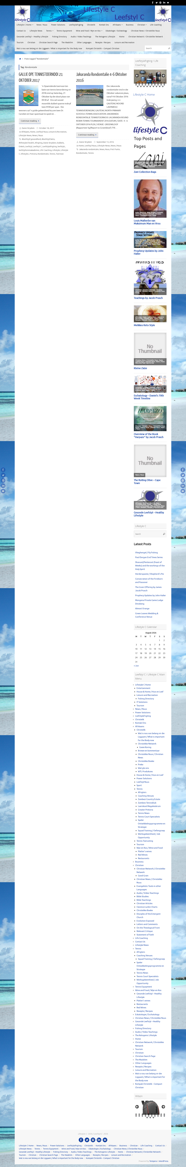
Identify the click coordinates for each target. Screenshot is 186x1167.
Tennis (52, 154)
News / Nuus (37, 135)
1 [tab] (136, 83)
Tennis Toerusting (145, 841)
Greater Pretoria (145, 810)
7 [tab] (155, 83)
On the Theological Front (148, 928)
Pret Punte (115, 149)
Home (32, 132)
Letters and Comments (147, 924)
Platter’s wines (145, 851)
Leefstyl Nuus (42, 132)
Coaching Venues (146, 796)
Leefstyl (28, 146)
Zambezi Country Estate (149, 799)
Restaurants (143, 858)
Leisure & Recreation (57, 132)
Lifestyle (56, 150)
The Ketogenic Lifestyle (146, 1035)
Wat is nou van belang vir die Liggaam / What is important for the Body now (151, 737)
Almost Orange (142, 608)
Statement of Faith (145, 935)
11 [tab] (136, 84)
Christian (139, 865)
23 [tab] (144, 86)
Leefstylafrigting (49, 146)
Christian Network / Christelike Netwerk (143, 1152)
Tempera (153, 1161)
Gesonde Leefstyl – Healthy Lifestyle (34, 1152)
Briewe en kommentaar (149, 750)
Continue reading (29, 121)
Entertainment (143, 688)
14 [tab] (145, 84)
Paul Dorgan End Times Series (149, 557)
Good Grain (143, 875)
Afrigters (142, 792)
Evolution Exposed (145, 921)
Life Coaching (46, 150)
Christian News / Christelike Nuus (150, 1018)
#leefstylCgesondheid (31, 139)
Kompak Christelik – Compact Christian (102, 1158)
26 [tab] (153, 86)
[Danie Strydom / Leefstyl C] (168, 2)
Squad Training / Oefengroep (151, 830)
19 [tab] (161, 84)
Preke (140, 764)
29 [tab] (163, 86)
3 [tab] (142, 83)
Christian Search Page (145, 1056)
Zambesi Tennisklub (147, 803)
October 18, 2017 (46, 128)
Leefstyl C (37, 146)
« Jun (136, 666)
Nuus (107, 149)
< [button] (137, 76)
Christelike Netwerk (147, 744)
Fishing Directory (146, 698)
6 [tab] (152, 83)
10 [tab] (164, 83)
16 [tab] (152, 84)
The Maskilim (141, 1059)
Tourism (140, 705)
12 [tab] (139, 84)
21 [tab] (137, 86)
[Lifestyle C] (156, 2)
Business (139, 862)
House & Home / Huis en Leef (150, 692)
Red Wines (143, 855)
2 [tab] (139, 83)
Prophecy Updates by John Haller (150, 595)
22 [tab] (141, 86)
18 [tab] (158, 84)
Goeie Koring (145, 747)
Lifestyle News (25, 135)
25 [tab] (150, 86)
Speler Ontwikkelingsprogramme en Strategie (151, 823)
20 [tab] (164, 84)
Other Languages (143, 1063)
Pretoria (33, 154)
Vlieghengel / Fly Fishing (146, 552)
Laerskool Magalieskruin (149, 806)
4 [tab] (145, 83)
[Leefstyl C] (153, 2)
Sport (139, 785)
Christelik (139, 719)
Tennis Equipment (143, 987)
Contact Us (140, 941)
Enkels (21, 146)
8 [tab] (158, 83)
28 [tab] (159, 86)
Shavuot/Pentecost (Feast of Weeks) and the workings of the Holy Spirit (150, 566)
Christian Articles (145, 903)
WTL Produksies (145, 771)
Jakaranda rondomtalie (89, 149)
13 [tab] (142, 84)
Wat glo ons (143, 768)
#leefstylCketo (48, 139)
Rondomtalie (43, 154)
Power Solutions (142, 712)
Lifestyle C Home (143, 685)
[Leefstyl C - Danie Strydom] (160, 2)
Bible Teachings (144, 900)
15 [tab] (148, 84)
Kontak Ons (140, 723)
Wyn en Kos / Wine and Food (150, 848)
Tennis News (144, 813)
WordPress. (164, 1161)
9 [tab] (161, 83)
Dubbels (60, 143)
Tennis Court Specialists (149, 816)
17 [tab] (155, 84)
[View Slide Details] (150, 77)
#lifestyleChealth (26, 143)
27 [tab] (156, 86)
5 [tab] (148, 83)
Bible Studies (143, 896)
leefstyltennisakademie (29, 150)
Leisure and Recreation (147, 695)
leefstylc (61, 146)
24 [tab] (147, 86)
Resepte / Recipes (145, 1011)
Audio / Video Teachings (148, 893)
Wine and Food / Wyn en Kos (148, 990)
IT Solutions (142, 702)
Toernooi (60, 154)
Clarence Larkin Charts (147, 907)
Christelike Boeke (146, 761)
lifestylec (25, 154)
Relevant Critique (145, 931)
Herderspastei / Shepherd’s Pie (149, 574)
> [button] (163, 76)
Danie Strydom (28, 128)
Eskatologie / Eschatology (147, 1014)
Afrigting (38, 143)
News (102, 149)
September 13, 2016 (105, 142)
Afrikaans (25, 132)
